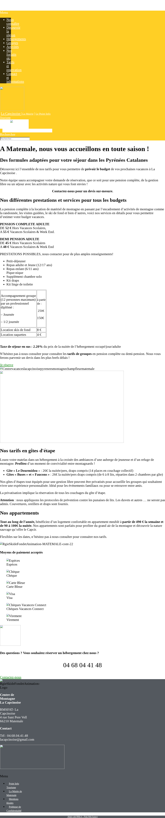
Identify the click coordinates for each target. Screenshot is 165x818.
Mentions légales (12, 801)
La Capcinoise (9, 5)
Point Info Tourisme (12, 785)
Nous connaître (12, 21)
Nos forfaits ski (11, 54)
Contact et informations (15, 77)
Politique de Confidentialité (13, 808)
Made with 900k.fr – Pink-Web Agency (82, 817)
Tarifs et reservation (14, 66)
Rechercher (7, 134)
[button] (5, 12)
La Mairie (28, 113)
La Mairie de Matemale (14, 793)
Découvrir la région (13, 31)
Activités (12, 46)
